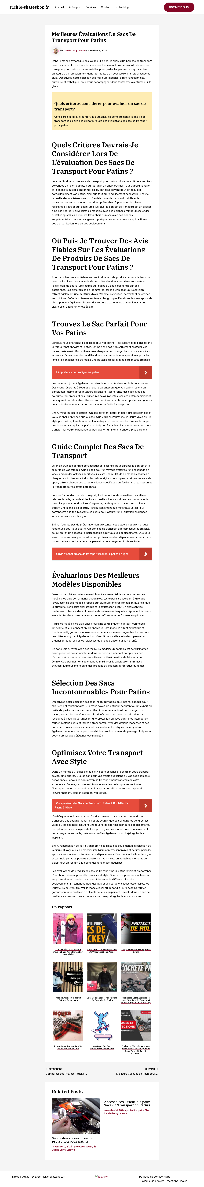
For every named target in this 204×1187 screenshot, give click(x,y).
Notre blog (122, 7)
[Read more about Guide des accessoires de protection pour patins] (76, 1116)
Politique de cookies (152, 1181)
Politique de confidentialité (154, 1176)
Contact (105, 7)
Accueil (59, 7)
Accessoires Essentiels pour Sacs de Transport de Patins (127, 1103)
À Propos (74, 7)
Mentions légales (177, 1181)
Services (91, 7)
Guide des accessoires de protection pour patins (72, 1140)
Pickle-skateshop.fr (29, 7)
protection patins (83, 1146)
